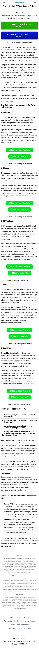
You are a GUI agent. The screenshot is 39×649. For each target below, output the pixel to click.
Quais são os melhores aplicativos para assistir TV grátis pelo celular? (18, 427)
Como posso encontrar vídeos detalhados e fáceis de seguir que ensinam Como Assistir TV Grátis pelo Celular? (18, 433)
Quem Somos (15, 617)
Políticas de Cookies (14, 628)
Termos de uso (29, 621)
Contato (26, 617)
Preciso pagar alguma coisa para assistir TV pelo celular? (19, 415)
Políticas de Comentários (19, 625)
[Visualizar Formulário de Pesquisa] (35, 2)
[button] (19, 416)
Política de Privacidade (13, 621)
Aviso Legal (28, 628)
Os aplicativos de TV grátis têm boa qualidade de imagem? (20, 421)
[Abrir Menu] (4, 2)
